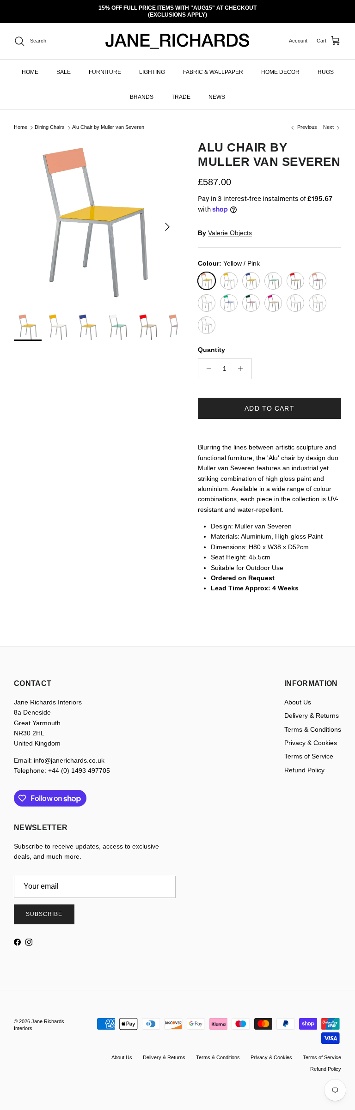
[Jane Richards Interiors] (177, 34)
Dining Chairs (50, 120)
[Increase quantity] (243, 362)
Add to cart (269, 402)
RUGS (326, 65)
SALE (63, 65)
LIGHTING (152, 65)
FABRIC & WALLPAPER (213, 65)
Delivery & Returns (311, 709)
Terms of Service (308, 749)
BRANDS (141, 90)
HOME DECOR (280, 65)
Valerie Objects (230, 226)
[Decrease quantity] (206, 362)
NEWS (216, 90)
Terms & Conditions (312, 722)
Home (20, 120)
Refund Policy (304, 763)
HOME (30, 65)
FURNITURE (105, 65)
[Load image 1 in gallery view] (96, 215)
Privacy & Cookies (310, 736)
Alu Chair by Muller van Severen (108, 120)
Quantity (211, 342)
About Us (297, 695)
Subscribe (44, 907)
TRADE (180, 90)
